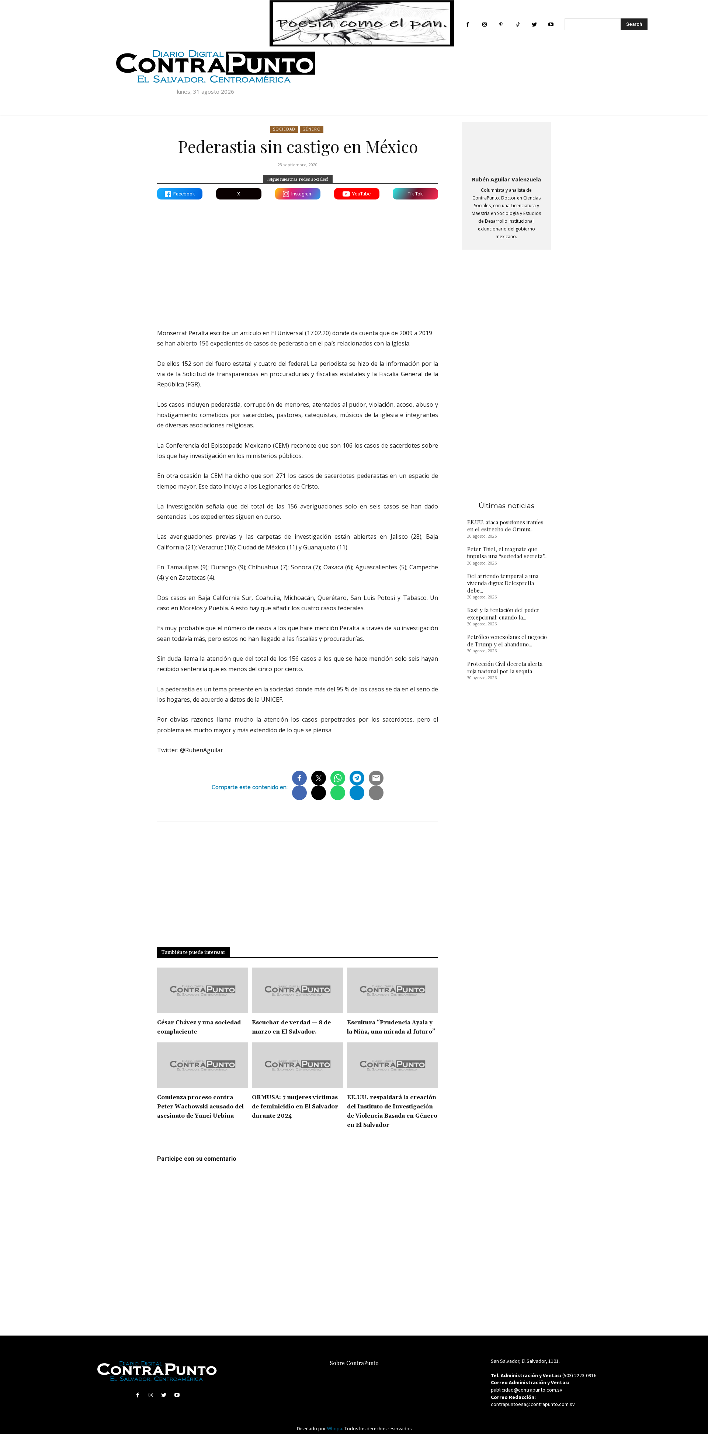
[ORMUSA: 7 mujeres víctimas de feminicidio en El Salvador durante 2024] (297, 1065)
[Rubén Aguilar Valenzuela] (506, 147)
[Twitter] (534, 24)
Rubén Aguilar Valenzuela (506, 179)
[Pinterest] (500, 24)
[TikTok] (517, 24)
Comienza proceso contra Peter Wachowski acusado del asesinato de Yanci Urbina (200, 1106)
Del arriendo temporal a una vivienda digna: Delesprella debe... (502, 583)
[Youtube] (550, 24)
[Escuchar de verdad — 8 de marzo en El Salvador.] (297, 990)
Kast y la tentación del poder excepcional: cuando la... (503, 613)
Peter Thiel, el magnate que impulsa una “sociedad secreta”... (507, 552)
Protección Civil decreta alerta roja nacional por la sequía (504, 667)
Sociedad (284, 129)
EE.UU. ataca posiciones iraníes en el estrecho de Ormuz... (505, 525)
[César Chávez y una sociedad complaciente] (202, 990)
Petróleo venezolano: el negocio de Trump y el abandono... (507, 640)
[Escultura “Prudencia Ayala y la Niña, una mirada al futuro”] (392, 990)
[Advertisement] (297, 258)
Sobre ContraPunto (354, 1363)
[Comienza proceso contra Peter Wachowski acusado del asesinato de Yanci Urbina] (202, 1065)
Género (311, 129)
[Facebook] (467, 24)
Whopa (334, 1429)
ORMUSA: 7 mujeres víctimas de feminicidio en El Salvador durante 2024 (295, 1106)
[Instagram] (484, 24)
